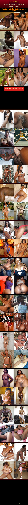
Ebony (14, 2)
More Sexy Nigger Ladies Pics (14, 89)
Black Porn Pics (9, 5)
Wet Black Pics (14, 7)
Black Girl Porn (19, 5)
